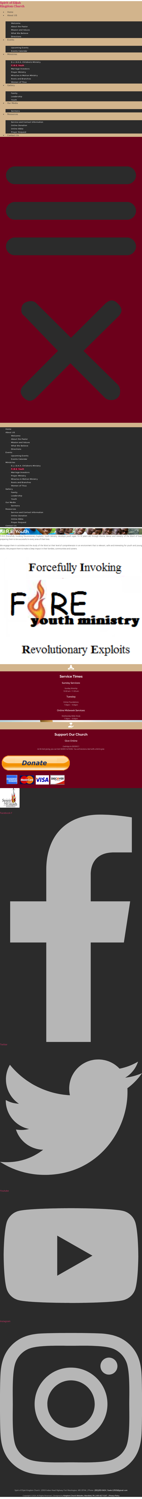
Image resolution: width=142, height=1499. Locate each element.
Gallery (11, 85)
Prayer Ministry (18, 72)
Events (10, 40)
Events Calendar (19, 51)
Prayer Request (18, 132)
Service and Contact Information (27, 122)
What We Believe (19, 33)
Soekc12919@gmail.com (117, 1490)
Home (10, 12)
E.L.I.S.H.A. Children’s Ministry (26, 62)
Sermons (15, 111)
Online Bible (17, 129)
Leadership (16, 96)
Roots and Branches (21, 79)
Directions (16, 37)
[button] (71, 280)
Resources (12, 114)
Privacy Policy (114, 1496)
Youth (14, 100)
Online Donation (19, 125)
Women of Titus (19, 82)
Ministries (12, 54)
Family (14, 93)
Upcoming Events (20, 48)
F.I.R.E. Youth (17, 65)
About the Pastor (19, 27)
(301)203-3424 (100, 1490)
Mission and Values (20, 30)
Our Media (12, 103)
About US (12, 15)
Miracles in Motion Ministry (24, 75)
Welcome (16, 23)
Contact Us (13, 135)
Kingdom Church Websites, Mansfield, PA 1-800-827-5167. (85, 1496)
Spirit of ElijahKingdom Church (12, 4)
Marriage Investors (20, 69)
